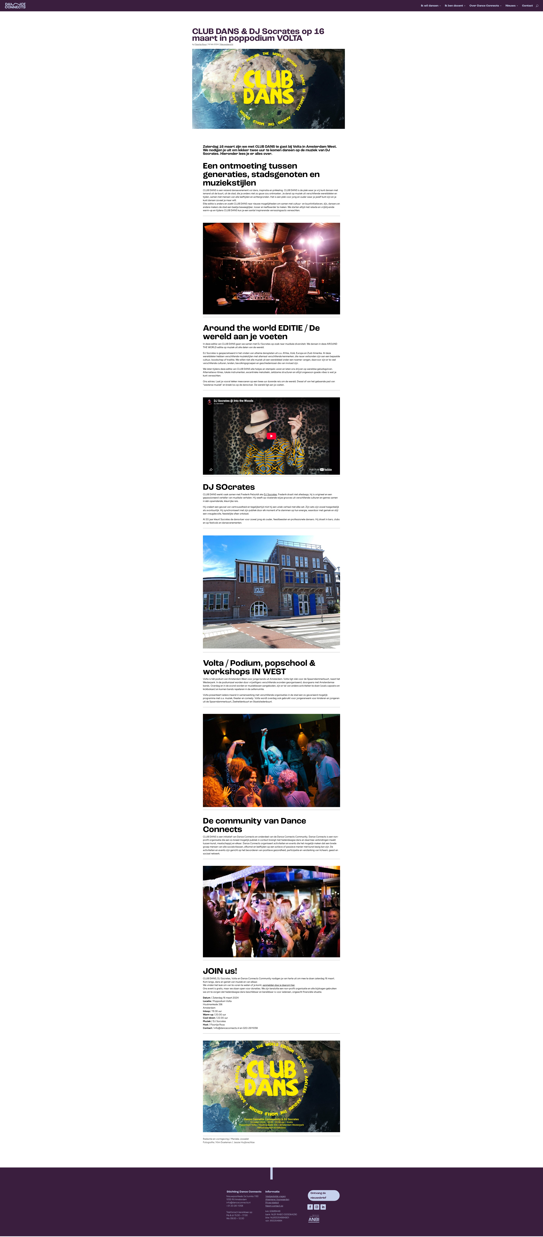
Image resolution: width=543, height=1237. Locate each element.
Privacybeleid (272, 1202)
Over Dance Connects (484, 6)
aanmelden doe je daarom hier (279, 985)
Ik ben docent (454, 6)
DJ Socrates (270, 494)
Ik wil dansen (429, 6)
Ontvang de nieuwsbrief (318, 1195)
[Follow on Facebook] (310, 1207)
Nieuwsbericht (226, 44)
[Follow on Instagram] (316, 1207)
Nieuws (511, 6)
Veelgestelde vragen (275, 1196)
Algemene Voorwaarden (277, 1199)
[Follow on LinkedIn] (323, 1207)
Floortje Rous (201, 44)
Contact (527, 6)
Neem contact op (274, 1205)
